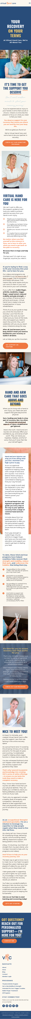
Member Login (6, 976)
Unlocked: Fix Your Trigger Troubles (13, 988)
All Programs (6, 993)
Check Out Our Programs (15, 687)
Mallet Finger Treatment (10, 990)
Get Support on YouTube (12, 346)
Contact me (9, 941)
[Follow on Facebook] (3, 1006)
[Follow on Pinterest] (13, 1006)
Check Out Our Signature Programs (15, 143)
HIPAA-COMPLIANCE (21, 1015)
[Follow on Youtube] (10, 1006)
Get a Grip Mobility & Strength (11, 986)
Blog (3, 972)
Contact (5, 974)
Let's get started (12, 903)
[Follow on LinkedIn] (17, 1006)
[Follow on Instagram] (7, 1006)
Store (4, 969)
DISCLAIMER (16, 1017)
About (4, 967)
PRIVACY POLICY (7, 1015)
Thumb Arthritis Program (10, 984)
